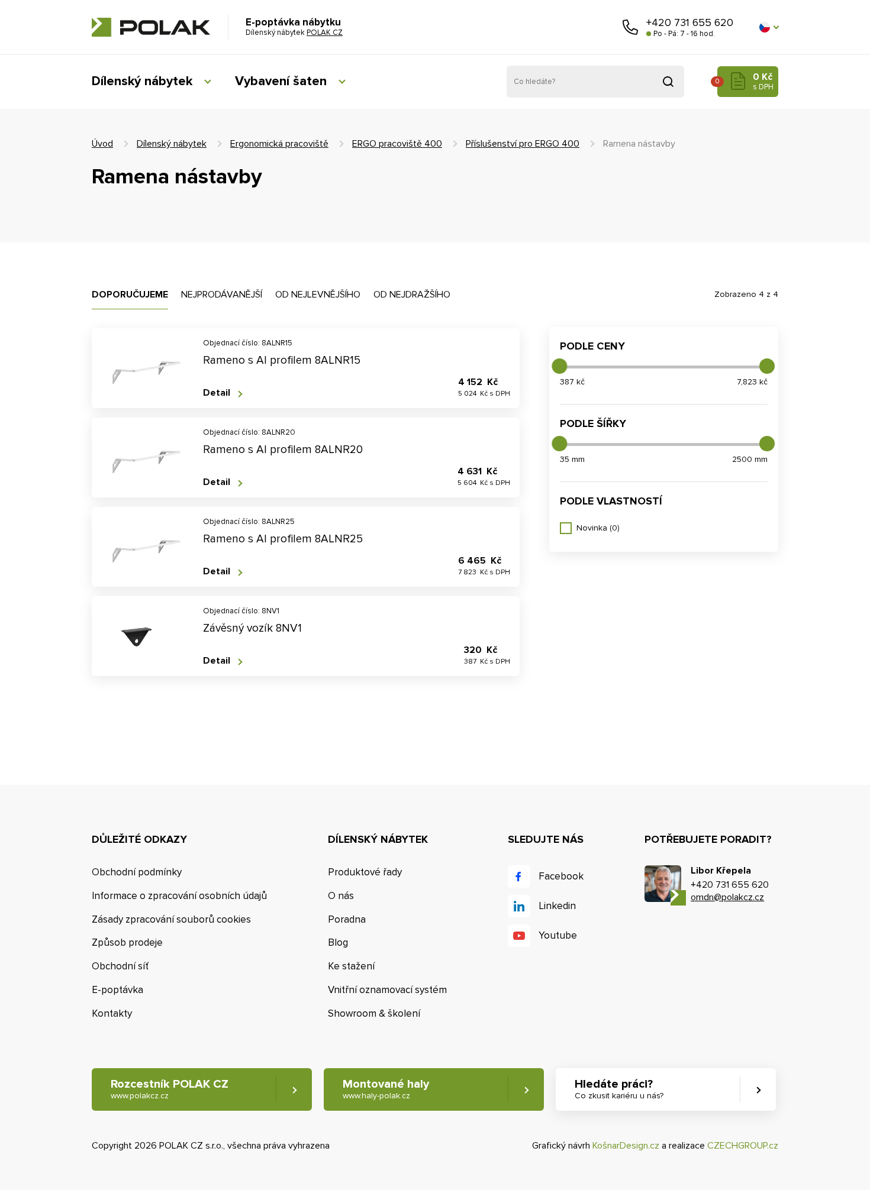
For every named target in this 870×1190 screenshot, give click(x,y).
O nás (341, 896)
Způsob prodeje (127, 942)
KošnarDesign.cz (625, 1146)
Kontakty (112, 1013)
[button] (768, 27)
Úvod (102, 144)
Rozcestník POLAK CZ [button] (169, 1089)
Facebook (561, 876)
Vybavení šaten (281, 81)
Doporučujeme (130, 294)
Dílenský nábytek (142, 81)
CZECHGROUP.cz (742, 1146)
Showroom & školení (374, 1013)
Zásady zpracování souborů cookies (171, 919)
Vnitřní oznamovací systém (387, 990)
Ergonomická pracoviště (279, 144)
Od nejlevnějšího (317, 294)
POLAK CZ (151, 27)
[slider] (559, 366)
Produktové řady (365, 872)
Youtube (558, 935)
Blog (338, 942)
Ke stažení (351, 966)
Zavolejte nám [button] (630, 27)
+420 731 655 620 (689, 22)
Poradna (347, 919)
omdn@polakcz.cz (727, 897)
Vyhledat (668, 82)
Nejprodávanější (221, 294)
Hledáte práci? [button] (619, 1089)
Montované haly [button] (386, 1089)
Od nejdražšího (411, 294)
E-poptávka (117, 990)
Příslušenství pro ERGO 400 (522, 144)
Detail (216, 393)
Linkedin (557, 906)
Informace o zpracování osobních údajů (179, 896)
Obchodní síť (120, 966)
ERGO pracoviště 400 (397, 144)
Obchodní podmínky (137, 872)
